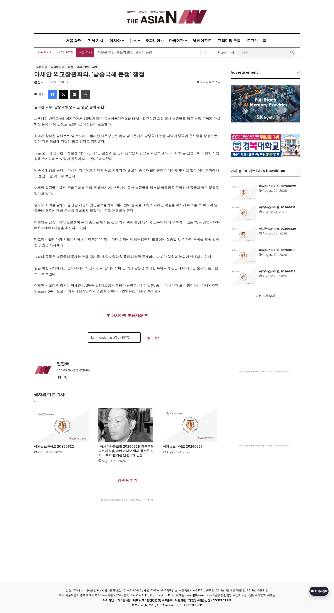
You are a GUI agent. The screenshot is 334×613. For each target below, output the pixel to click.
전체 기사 (95, 40)
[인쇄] (85, 94)
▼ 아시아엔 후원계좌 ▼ (127, 315)
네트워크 (138, 600)
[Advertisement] (127, 535)
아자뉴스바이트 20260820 (277, 229)
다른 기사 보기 (265, 295)
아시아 (115, 40)
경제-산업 (83, 67)
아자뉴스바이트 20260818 (277, 271)
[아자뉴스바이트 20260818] (243, 277)
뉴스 (133, 40)
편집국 (39, 82)
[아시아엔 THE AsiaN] (167, 16)
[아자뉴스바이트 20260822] (63, 425)
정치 (70, 67)
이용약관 (180, 600)
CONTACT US (222, 600)
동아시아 (41, 67)
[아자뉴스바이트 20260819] (243, 256)
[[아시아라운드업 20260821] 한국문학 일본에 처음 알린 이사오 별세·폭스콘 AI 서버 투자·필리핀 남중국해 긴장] (127, 425)
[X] (63, 94)
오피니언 (153, 40)
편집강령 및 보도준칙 (160, 600)
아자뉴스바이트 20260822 (54, 446)
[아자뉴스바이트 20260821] (191, 425)
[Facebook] (52, 94)
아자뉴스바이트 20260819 (277, 250)
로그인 (252, 40)
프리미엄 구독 (229, 40)
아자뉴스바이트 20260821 (182, 446)
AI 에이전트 (202, 40)
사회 (95, 67)
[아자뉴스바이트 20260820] (243, 234)
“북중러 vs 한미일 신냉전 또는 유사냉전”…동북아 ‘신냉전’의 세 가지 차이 (148, 52)
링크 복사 (154, 338)
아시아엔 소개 (111, 600)
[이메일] (74, 94)
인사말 (126, 600)
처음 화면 (74, 40)
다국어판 (176, 40)
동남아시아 (57, 67)
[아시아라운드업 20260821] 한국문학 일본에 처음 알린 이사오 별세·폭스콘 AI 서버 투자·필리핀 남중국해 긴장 (126, 450)
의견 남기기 (127, 480)
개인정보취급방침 (199, 600)
